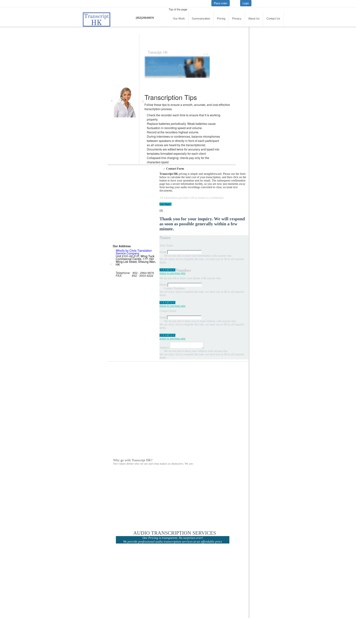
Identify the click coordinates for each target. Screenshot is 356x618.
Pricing (221, 18)
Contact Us (273, 18)
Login (246, 3)
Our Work (179, 18)
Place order (220, 3)
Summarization (201, 18)
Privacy (236, 18)
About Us (254, 18)
